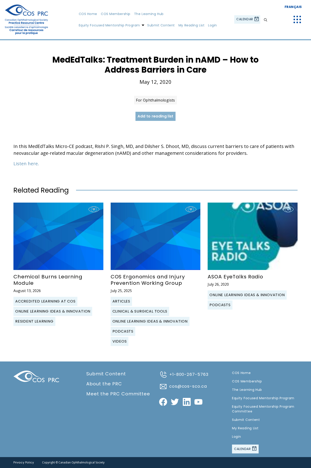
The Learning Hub (149, 14)
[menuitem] (88, 13)
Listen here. (26, 163)
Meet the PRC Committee (118, 394)
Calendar (245, 19)
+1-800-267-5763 (189, 374)
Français (293, 7)
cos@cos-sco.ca (188, 386)
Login (212, 25)
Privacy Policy (23, 462)
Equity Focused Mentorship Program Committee (263, 409)
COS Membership (115, 14)
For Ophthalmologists (155, 100)
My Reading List (191, 25)
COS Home (88, 14)
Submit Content (161, 25)
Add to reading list (155, 116)
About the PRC (104, 384)
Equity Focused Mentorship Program (109, 25)
